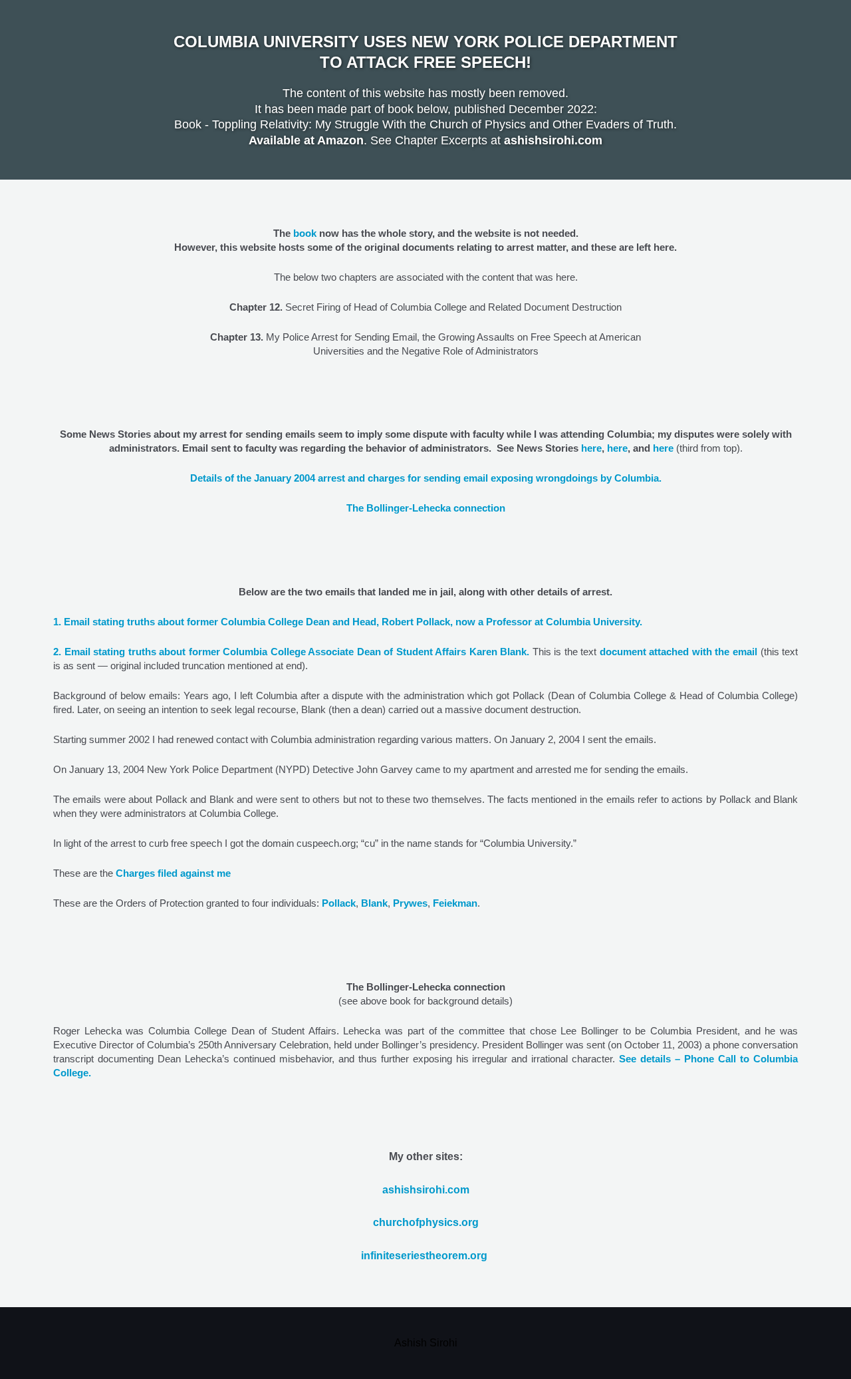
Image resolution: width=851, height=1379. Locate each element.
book (304, 233)
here (591, 448)
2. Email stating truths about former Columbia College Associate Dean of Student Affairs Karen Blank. (291, 651)
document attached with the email (678, 651)
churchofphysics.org (426, 1222)
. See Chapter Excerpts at (376, 140)
